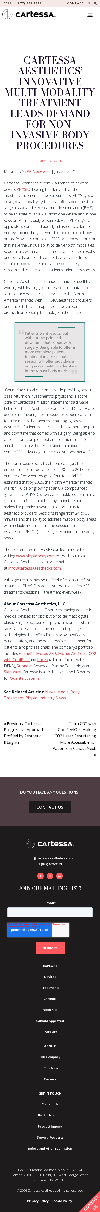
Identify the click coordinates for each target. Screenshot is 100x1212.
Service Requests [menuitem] (50, 1137)
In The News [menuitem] (50, 1068)
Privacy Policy (38, 1201)
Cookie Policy (62, 1201)
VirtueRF (26, 653)
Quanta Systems (25, 678)
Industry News (52, 698)
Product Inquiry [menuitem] (50, 1126)
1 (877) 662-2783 (50, 864)
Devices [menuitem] (50, 976)
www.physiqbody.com (35, 555)
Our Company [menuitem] (50, 1057)
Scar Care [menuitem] (50, 1032)
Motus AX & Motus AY (56, 653)
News (50, 691)
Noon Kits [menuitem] (50, 1009)
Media (62, 691)
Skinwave (12, 672)
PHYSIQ (23, 189)
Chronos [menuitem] (50, 999)
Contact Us (50, 807)
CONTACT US (78, 3)
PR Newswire (38, 171)
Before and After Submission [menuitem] (50, 1148)
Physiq (31, 698)
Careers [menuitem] (50, 1079)
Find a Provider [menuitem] (50, 1115)
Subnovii (25, 666)
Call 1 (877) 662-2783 (22, 3)
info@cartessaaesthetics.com (34, 568)
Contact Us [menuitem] (50, 1104)
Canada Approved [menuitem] (50, 1021)
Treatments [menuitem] (50, 987)
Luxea (42, 659)
